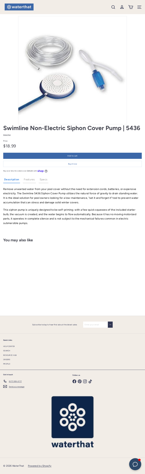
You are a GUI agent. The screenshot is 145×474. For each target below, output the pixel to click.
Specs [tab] (44, 179)
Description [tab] (11, 179)
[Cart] (130, 7)
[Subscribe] (110, 325)
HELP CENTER (9, 346)
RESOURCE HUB (10, 355)
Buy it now (72, 164)
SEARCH (6, 351)
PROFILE (6, 364)
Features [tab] (29, 179)
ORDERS (6, 359)
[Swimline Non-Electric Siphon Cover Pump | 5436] (27, 276)
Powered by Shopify (39, 465)
